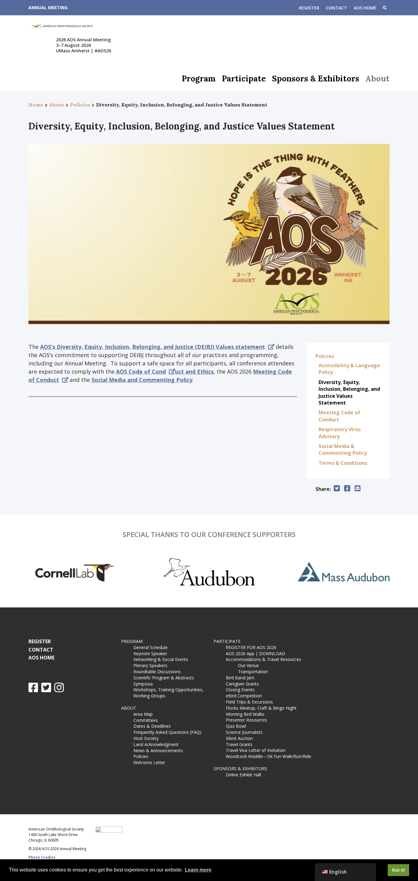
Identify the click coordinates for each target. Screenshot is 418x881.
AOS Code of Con (139, 371)
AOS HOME (365, 8)
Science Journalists (244, 732)
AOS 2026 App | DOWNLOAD (255, 653)
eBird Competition (244, 696)
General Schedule (150, 647)
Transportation (253, 671)
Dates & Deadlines (152, 726)
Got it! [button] (398, 870)
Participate (244, 78)
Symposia (143, 684)
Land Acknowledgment (156, 744)
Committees (145, 720)
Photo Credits (41, 857)
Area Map (143, 714)
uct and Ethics (194, 371)
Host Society (146, 738)
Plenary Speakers (150, 665)
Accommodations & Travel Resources (263, 659)
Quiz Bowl (236, 726)
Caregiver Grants (242, 684)
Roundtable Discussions (157, 671)
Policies (80, 105)
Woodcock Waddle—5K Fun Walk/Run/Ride (268, 756)
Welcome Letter (149, 762)
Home (35, 105)
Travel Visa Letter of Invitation (256, 750)
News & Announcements (158, 750)
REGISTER (309, 8)
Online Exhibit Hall (243, 775)
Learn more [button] (198, 869)
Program (199, 78)
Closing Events (240, 689)
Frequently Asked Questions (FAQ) (167, 732)
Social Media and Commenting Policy (141, 379)
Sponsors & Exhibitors (315, 78)
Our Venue (248, 665)
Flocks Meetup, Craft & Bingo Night (261, 708)
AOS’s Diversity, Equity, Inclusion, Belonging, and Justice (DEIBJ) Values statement (152, 346)
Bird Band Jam (240, 678)
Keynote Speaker (150, 653)
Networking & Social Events (160, 659)
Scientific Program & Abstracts (163, 678)
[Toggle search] (384, 8)
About (377, 78)
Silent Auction (239, 738)
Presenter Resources (246, 720)
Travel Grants (239, 744)
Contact (336, 8)
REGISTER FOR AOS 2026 (251, 647)
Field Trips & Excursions (249, 702)
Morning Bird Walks (245, 714)
